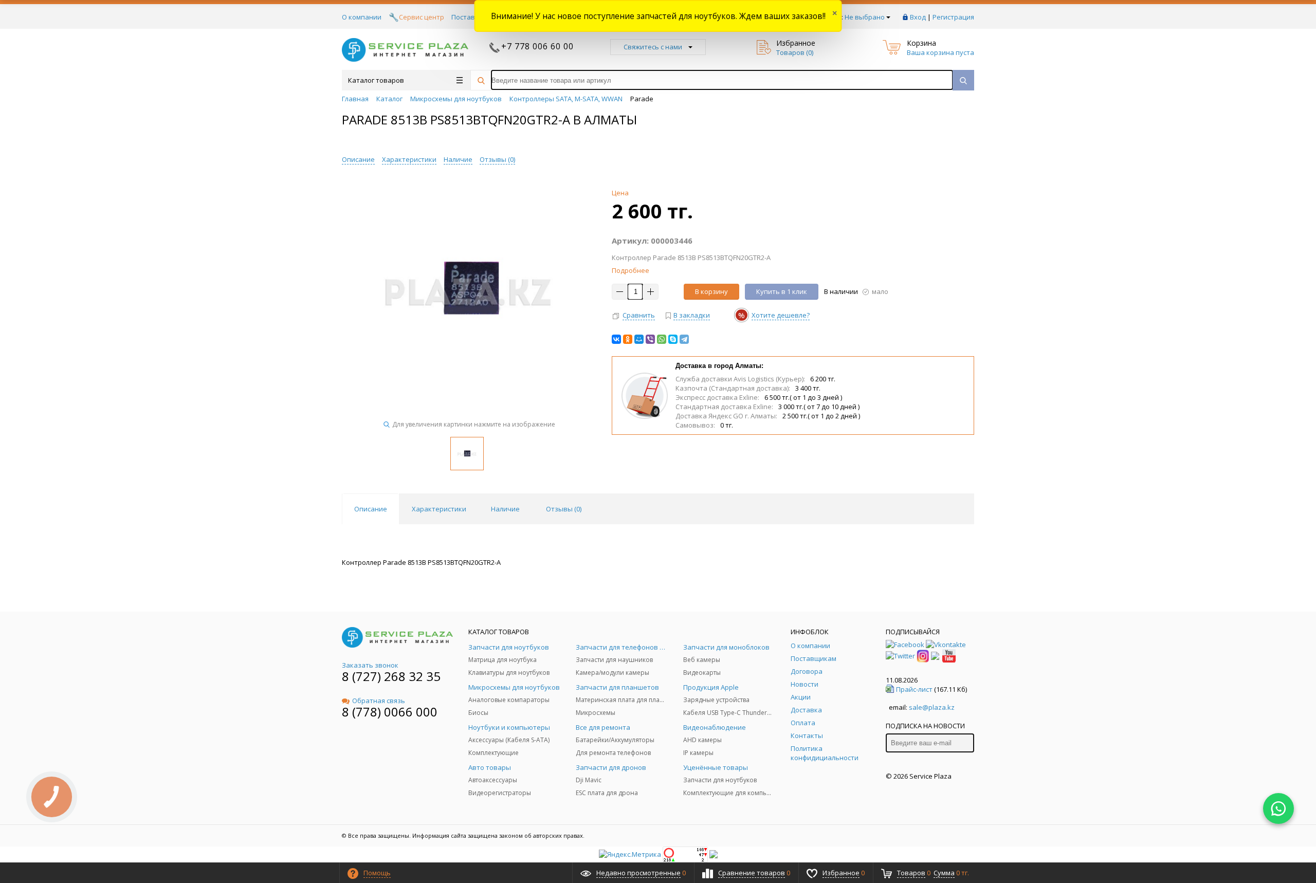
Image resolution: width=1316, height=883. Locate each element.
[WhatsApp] (661, 339)
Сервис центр (421, 17)
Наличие (458, 159)
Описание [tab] (370, 508)
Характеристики (409, 159)
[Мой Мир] (639, 339)
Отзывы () (497, 159)
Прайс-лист (914, 689)
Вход (918, 17)
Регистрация (953, 17)
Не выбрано (865, 17)
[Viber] (650, 339)
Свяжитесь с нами (653, 46)
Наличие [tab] (505, 508)
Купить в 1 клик (781, 291)
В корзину (711, 291)
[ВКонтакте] (616, 339)
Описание (358, 159)
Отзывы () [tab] (563, 508)
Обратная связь (378, 700)
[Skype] (673, 339)
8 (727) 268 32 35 (391, 676)
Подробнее (630, 270)
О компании (361, 17)
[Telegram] (684, 339)
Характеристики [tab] (439, 508)
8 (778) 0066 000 (389, 711)
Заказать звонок (370, 665)
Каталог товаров (376, 80)
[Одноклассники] (627, 339)
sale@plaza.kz (932, 707)
